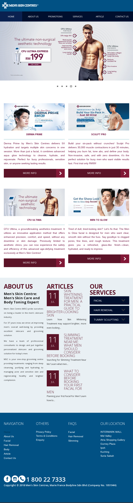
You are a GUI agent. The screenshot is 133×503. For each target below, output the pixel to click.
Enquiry (40, 439)
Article (100, 16)
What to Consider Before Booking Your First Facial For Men (64, 381)
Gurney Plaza (107, 443)
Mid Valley (106, 435)
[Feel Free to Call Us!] (22, 478)
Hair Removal (103, 310)
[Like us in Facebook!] (7, 478)
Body (6, 449)
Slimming (73, 440)
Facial (98, 300)
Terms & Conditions (46, 435)
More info (30, 173)
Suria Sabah (107, 455)
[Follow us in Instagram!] (15, 478)
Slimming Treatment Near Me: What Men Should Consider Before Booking (65, 345)
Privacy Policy (43, 431)
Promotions (55, 16)
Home (11, 16)
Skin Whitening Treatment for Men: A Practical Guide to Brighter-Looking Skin (65, 303)
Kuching (104, 451)
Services (78, 16)
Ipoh (102, 447)
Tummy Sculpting (106, 319)
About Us (33, 16)
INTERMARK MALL (111, 431)
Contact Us (122, 16)
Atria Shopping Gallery (112, 439)
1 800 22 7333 (46, 479)
